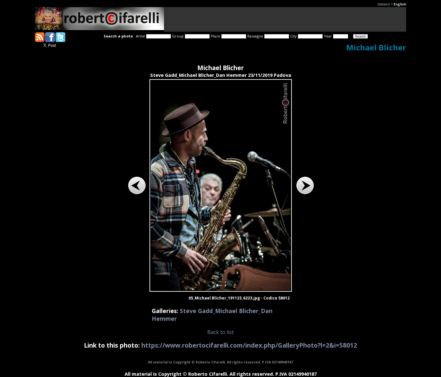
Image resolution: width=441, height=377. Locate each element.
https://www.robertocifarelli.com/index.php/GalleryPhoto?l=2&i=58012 (249, 345)
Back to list (220, 332)
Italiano (384, 4)
